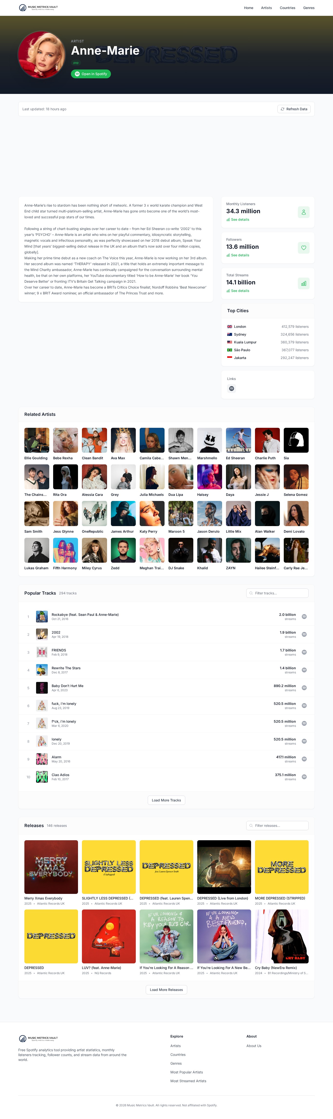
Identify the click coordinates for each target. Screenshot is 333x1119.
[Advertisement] (166, 156)
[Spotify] (231, 388)
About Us (253, 1046)
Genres (309, 8)
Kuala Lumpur (245, 342)
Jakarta (240, 358)
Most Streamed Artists (188, 1081)
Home (248, 8)
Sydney (240, 334)
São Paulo (242, 350)
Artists (266, 8)
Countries (287, 8)
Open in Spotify (94, 74)
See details (240, 219)
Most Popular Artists (186, 1072)
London (240, 326)
